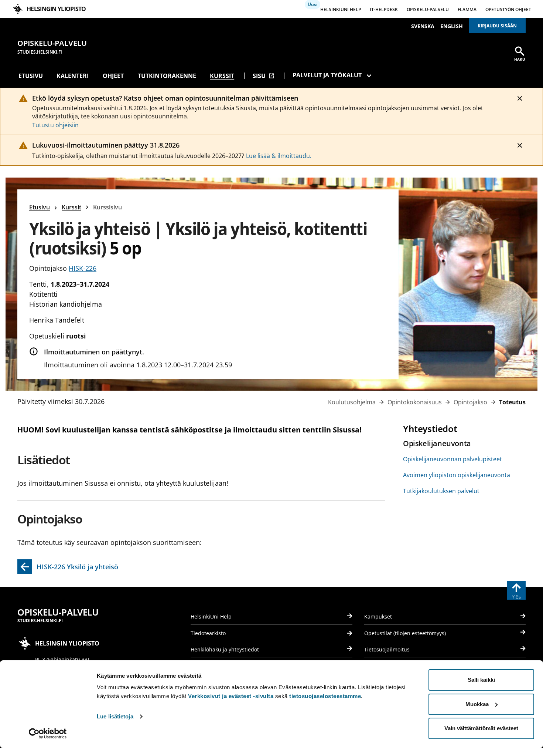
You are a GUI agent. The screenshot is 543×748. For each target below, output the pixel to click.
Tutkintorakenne (167, 76)
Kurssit (222, 76)
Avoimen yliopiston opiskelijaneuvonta (456, 475)
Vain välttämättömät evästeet (481, 728)
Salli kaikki (481, 680)
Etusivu (30, 76)
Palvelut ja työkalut (327, 75)
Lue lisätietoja (115, 716)
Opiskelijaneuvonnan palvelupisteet (452, 459)
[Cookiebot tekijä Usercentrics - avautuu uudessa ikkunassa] (48, 733)
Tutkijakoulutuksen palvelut (441, 491)
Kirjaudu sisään (497, 26)
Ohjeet (113, 76)
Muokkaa (477, 704)
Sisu (263, 76)
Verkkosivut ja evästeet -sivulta (230, 696)
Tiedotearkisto (208, 633)
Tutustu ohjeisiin (55, 125)
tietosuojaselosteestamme (325, 696)
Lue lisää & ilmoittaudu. (278, 156)
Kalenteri (73, 76)
